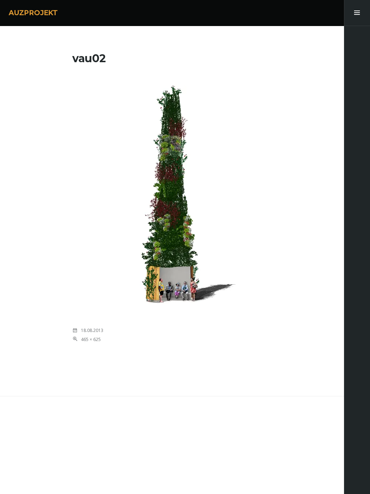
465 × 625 (91, 339)
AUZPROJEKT (33, 13)
